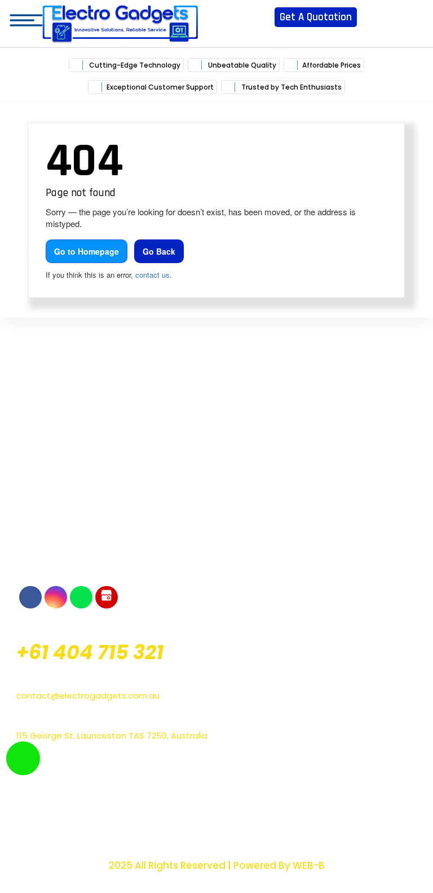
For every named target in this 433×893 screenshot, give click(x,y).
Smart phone (115, 767)
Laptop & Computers (115, 802)
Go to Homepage (86, 251)
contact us (152, 274)
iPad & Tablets (318, 774)
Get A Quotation (316, 17)
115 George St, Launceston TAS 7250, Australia (111, 735)
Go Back (159, 251)
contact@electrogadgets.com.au (88, 695)
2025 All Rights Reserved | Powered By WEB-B (217, 865)
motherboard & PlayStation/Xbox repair (115, 830)
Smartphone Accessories (317, 802)
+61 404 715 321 (90, 652)
